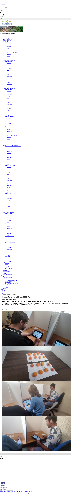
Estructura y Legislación (6, 38)
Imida (3, 292)
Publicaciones (9, 51)
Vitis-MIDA (5, 273)
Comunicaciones (9, 66)
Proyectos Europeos (8, 282)
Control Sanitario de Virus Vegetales (10, 251)
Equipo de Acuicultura (8, 44)
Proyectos (8, 48)
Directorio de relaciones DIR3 (7, 39)
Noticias (3, 293)
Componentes (9, 46)
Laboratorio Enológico (6, 271)
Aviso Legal (6, 491)
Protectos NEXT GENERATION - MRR (11, 280)
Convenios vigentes (6, 286)
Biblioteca (6, 264)
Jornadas (2, 275)
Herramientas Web (5, 270)
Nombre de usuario (3, 14)
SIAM (4, 272)
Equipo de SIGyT (7, 78)
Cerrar (1, 479)
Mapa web (2, 491)
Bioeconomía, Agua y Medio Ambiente (9, 60)
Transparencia (3, 291)
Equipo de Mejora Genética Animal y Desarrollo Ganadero (14, 52)
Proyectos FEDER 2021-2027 (7, 277)
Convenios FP (5, 288)
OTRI (4, 262)
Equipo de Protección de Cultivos (10, 183)
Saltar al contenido (3, 0)
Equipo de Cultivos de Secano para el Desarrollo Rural (13, 146)
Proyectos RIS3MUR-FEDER (9, 285)
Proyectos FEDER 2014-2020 (9, 279)
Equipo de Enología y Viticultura (10, 165)
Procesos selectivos (6, 41)
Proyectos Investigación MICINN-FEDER (11, 281)
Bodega (6, 231)
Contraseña (2, 15)
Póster (8, 70)
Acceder (2, 16)
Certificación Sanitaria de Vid (7, 268)
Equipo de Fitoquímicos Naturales (10, 193)
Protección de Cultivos (6, 182)
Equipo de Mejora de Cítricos (9, 106)
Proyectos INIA (7, 284)
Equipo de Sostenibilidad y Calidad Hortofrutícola (12, 155)
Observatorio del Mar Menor (7, 40)
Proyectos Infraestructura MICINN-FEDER (11, 283)
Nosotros (2, 36)
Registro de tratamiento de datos (13, 491)
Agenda (2, 289)
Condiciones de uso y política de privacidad (25, 491)
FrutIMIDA (4, 269)
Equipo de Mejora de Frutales (9, 116)
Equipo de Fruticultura (8, 213)
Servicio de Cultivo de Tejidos (7, 274)
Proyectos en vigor (6, 278)
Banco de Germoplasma (6, 266)
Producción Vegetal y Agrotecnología (8, 212)
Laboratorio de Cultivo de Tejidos (10, 242)
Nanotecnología (7, 256)
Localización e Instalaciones (7, 37)
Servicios (2, 265)
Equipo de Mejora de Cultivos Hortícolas (11, 135)
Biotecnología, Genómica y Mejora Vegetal (9, 88)
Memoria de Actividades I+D (7, 42)
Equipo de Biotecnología (8, 89)
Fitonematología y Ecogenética (9, 236)
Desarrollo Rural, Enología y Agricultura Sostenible (11, 145)
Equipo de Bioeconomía (8, 61)
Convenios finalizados (6, 287)
